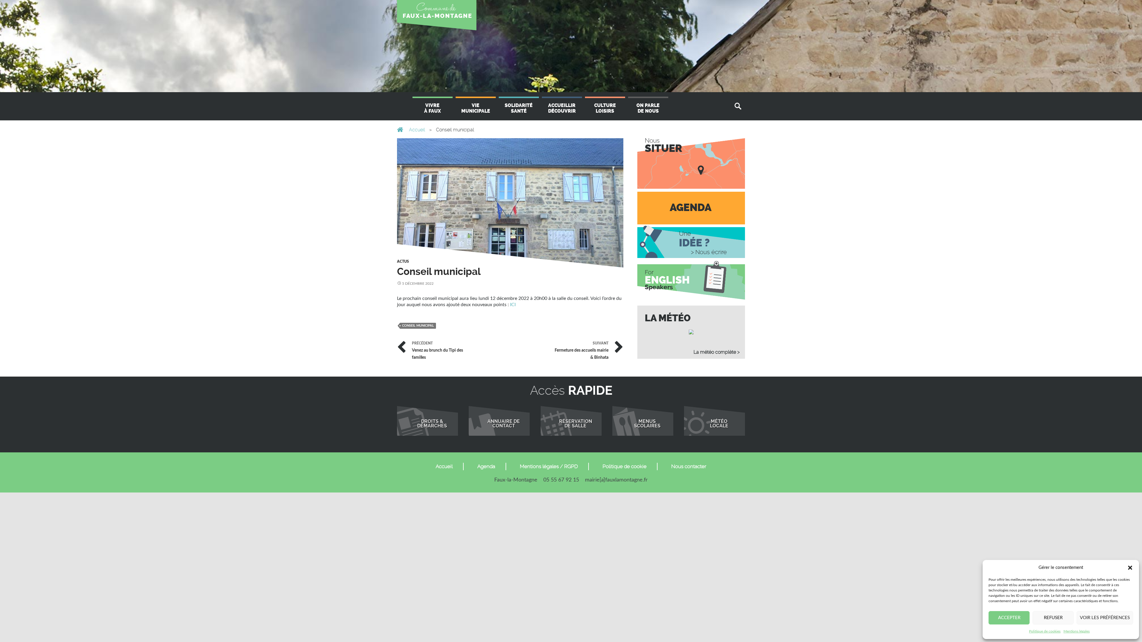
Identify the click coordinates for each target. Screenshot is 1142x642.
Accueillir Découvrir (562, 108)
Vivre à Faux (432, 108)
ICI (513, 304)
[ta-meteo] (691, 332)
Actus (403, 261)
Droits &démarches (432, 424)
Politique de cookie (625, 466)
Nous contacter (688, 466)
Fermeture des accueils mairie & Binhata (581, 350)
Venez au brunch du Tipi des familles (437, 350)
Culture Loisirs (605, 108)
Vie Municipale (475, 108)
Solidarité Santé (519, 108)
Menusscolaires (647, 424)
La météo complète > (717, 352)
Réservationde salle (575, 424)
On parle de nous (648, 108)
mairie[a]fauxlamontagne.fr (616, 479)
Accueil (417, 130)
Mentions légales (1076, 631)
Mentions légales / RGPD (549, 466)
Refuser (1053, 618)
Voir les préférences (1105, 618)
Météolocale (719, 424)
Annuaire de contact (503, 424)
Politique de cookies (1045, 631)
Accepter (1009, 618)
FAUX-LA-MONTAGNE (437, 15)
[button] (1130, 568)
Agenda (486, 466)
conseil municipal (418, 325)
